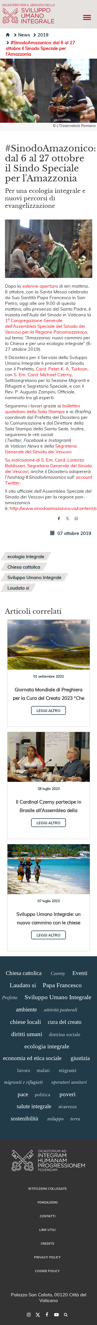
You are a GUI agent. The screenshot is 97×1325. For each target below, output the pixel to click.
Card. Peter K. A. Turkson (62, 368)
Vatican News (24, 446)
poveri (67, 1094)
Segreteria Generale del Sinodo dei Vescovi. (41, 449)
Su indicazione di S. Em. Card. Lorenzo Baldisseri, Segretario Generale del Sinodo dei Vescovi (48, 465)
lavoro (23, 1070)
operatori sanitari (69, 1082)
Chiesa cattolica (23, 567)
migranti (67, 1070)
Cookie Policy (47, 1271)
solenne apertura (40, 286)
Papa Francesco (62, 985)
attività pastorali (60, 1009)
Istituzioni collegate (47, 1189)
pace (23, 1094)
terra (75, 1118)
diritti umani (26, 1034)
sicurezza (67, 1106)
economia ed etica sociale (32, 1058)
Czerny (58, 973)
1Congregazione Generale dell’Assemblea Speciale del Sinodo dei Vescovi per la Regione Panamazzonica (46, 326)
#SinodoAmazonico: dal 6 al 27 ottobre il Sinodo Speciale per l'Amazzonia (40, 48)
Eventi (79, 973)
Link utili (47, 1230)
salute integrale (34, 1106)
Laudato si (18, 588)
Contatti (47, 1216)
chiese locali (25, 1021)
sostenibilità (24, 1118)
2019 (43, 34)
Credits (47, 1243)
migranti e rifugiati (23, 1082)
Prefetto (9, 997)
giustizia (80, 1058)
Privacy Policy (47, 1257)
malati (43, 1070)
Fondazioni (48, 1202)
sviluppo (55, 1118)
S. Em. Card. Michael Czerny (43, 374)
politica (42, 1094)
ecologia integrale (25, 556)
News (24, 34)
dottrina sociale (64, 1034)
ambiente (26, 1009)
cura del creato (65, 1022)
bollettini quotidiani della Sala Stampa (42, 408)
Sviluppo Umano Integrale (34, 577)
